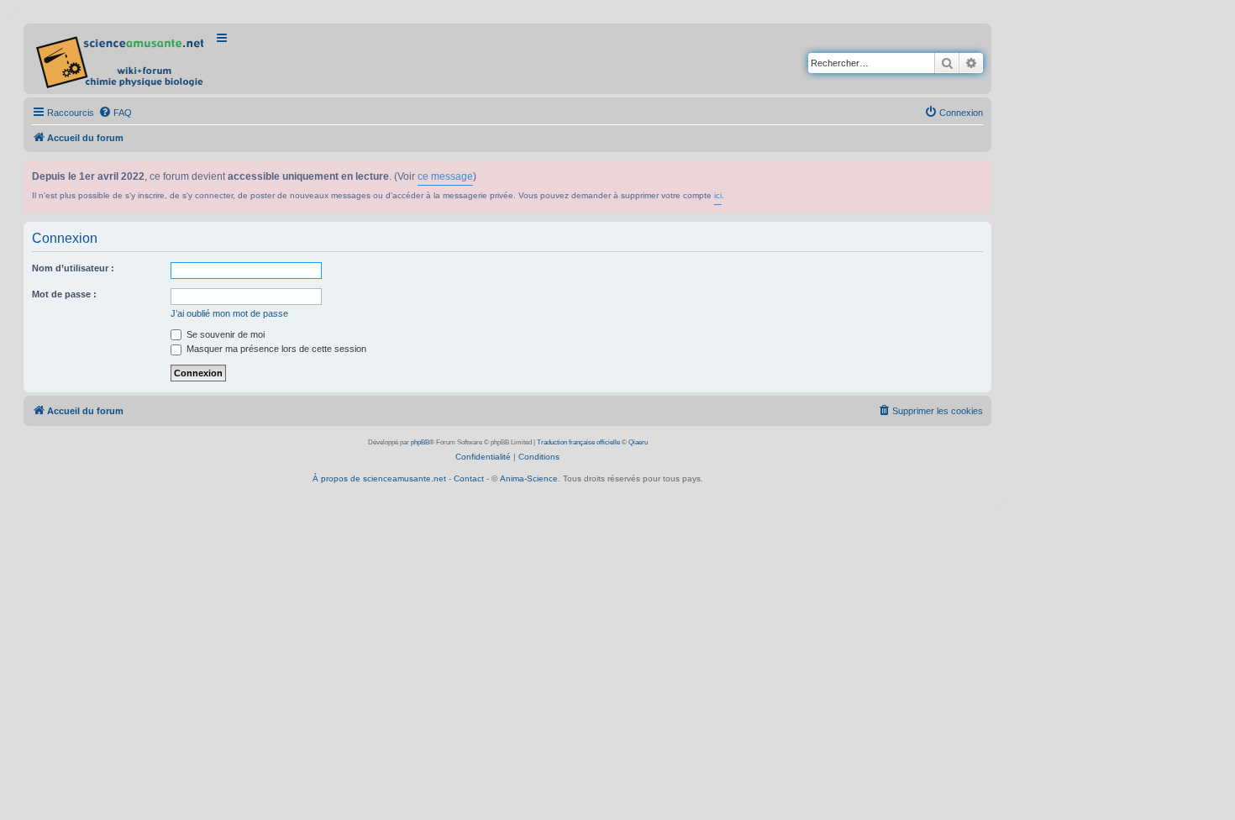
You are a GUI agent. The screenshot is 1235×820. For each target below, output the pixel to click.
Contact (469, 478)
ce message (445, 176)
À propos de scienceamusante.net (379, 478)
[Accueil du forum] (121, 59)
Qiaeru (638, 442)
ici (718, 195)
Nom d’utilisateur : (73, 268)
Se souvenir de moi (224, 334)
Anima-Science (529, 478)
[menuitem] (115, 112)
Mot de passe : (64, 294)
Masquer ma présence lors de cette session (275, 349)
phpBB (420, 442)
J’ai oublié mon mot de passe (229, 313)
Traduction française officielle (578, 442)
